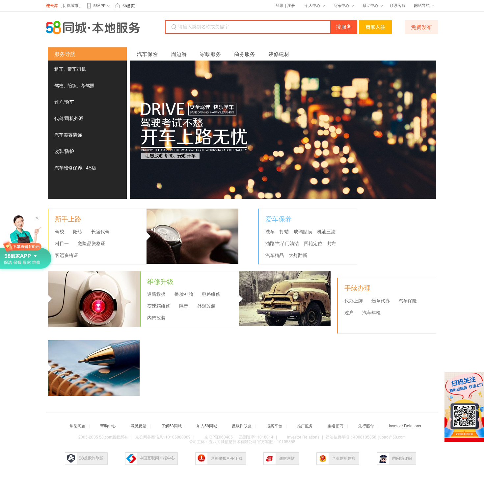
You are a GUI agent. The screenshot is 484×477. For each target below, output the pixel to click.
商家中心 (341, 5)
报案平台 (274, 425)
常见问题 (77, 425)
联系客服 (398, 5)
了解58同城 (171, 425)
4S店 (91, 167)
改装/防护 (64, 151)
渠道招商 (335, 425)
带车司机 (76, 68)
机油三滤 (326, 232)
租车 (59, 68)
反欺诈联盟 (242, 425)
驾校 (59, 85)
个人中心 (312, 5)
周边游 (179, 54)
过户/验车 (64, 101)
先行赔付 (366, 425)
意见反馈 (139, 425)
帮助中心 (370, 5)
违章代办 (380, 301)
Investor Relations (405, 425)
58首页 (128, 6)
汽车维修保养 (68, 167)
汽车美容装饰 (68, 134)
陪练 (72, 85)
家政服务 (210, 54)
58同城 (93, 28)
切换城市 (70, 5)
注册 (291, 5)
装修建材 (278, 54)
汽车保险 (147, 54)
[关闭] (481, 373)
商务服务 (244, 54)
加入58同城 (207, 425)
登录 (279, 5)
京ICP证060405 (218, 437)
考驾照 (87, 85)
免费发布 (421, 27)
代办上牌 (353, 301)
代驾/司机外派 (68, 118)
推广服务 (305, 425)
